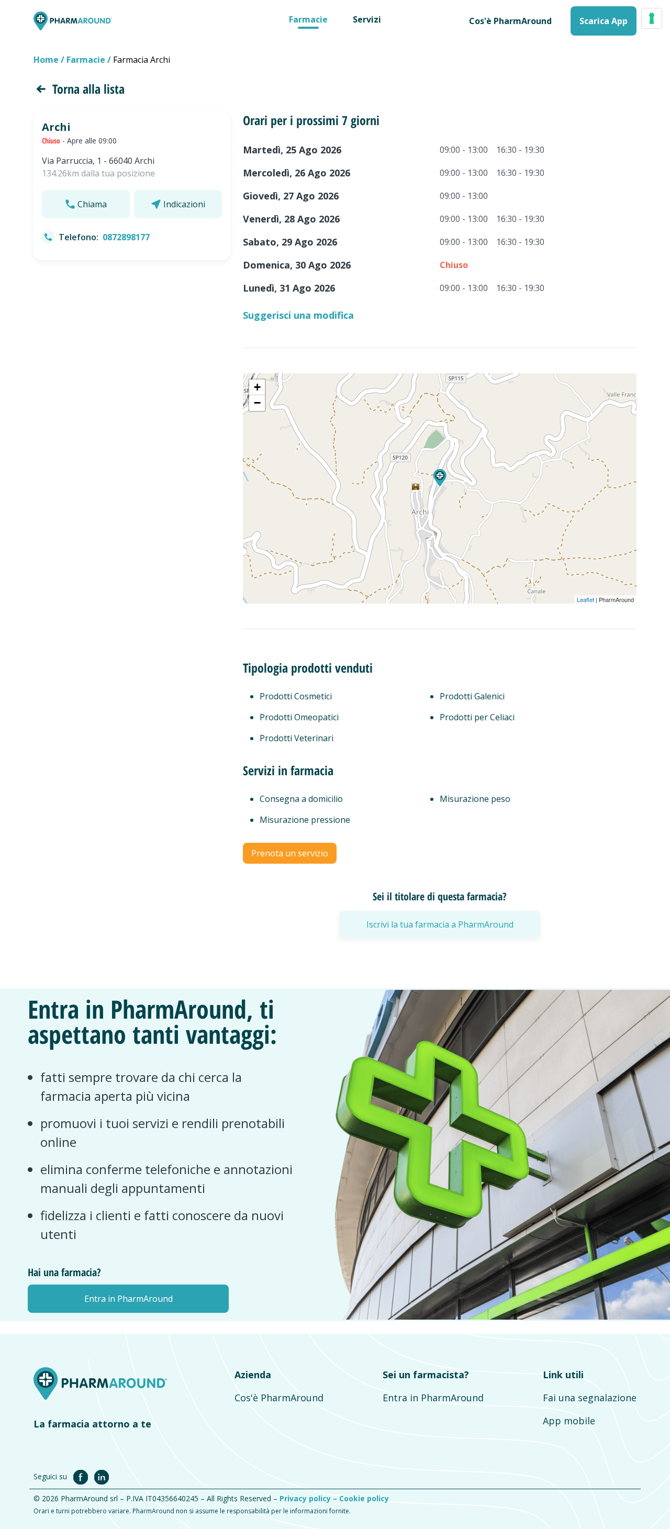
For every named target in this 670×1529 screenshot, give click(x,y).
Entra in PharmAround (433, 1397)
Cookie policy (364, 1498)
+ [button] (257, 387)
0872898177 (126, 237)
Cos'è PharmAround (278, 1397)
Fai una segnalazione (589, 1397)
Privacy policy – (309, 1498)
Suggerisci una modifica (298, 315)
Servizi (367, 19)
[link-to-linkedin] (101, 1476)
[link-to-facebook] (82, 1476)
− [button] (257, 402)
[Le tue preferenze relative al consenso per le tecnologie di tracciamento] (652, 18)
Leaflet (585, 599)
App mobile (569, 1420)
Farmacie (308, 19)
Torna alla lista (88, 88)
